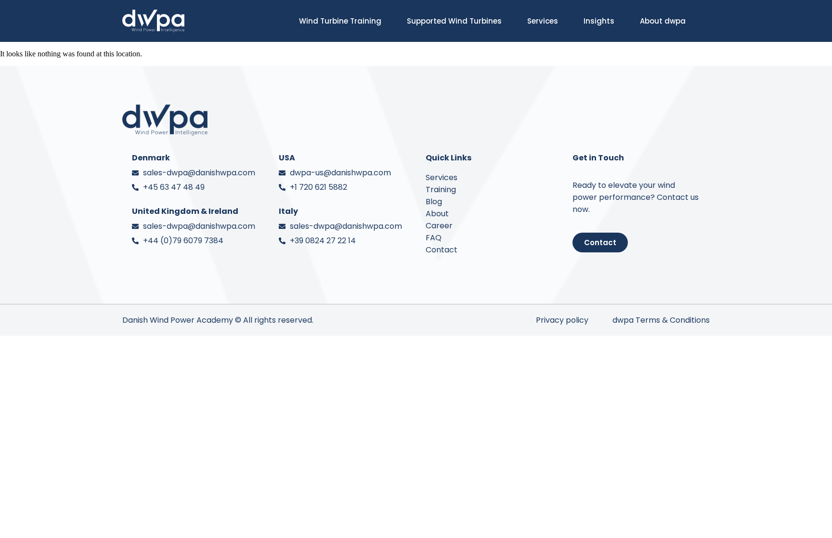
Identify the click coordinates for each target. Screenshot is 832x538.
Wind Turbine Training (340, 21)
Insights (599, 21)
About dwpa (663, 21)
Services (542, 21)
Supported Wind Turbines (454, 21)
